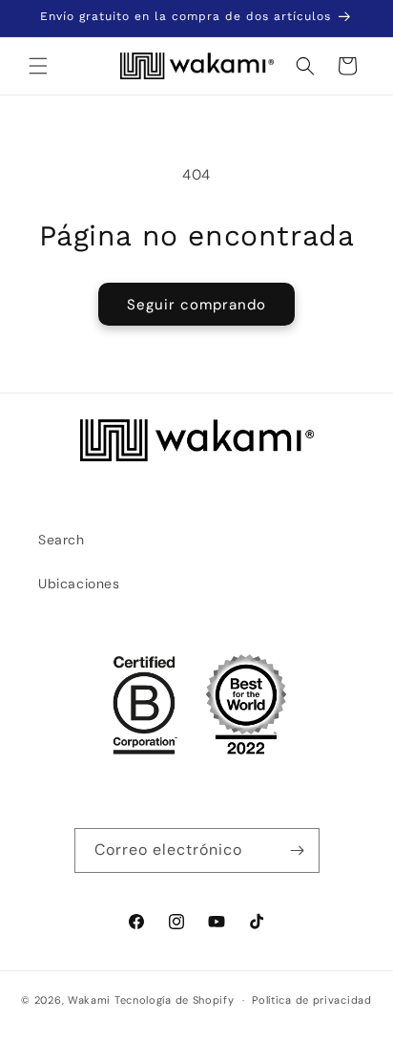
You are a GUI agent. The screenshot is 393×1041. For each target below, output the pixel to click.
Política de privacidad (311, 1000)
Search (61, 539)
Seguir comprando (196, 304)
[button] (38, 66)
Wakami (89, 1000)
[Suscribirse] (298, 850)
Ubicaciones (79, 583)
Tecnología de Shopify (174, 1000)
